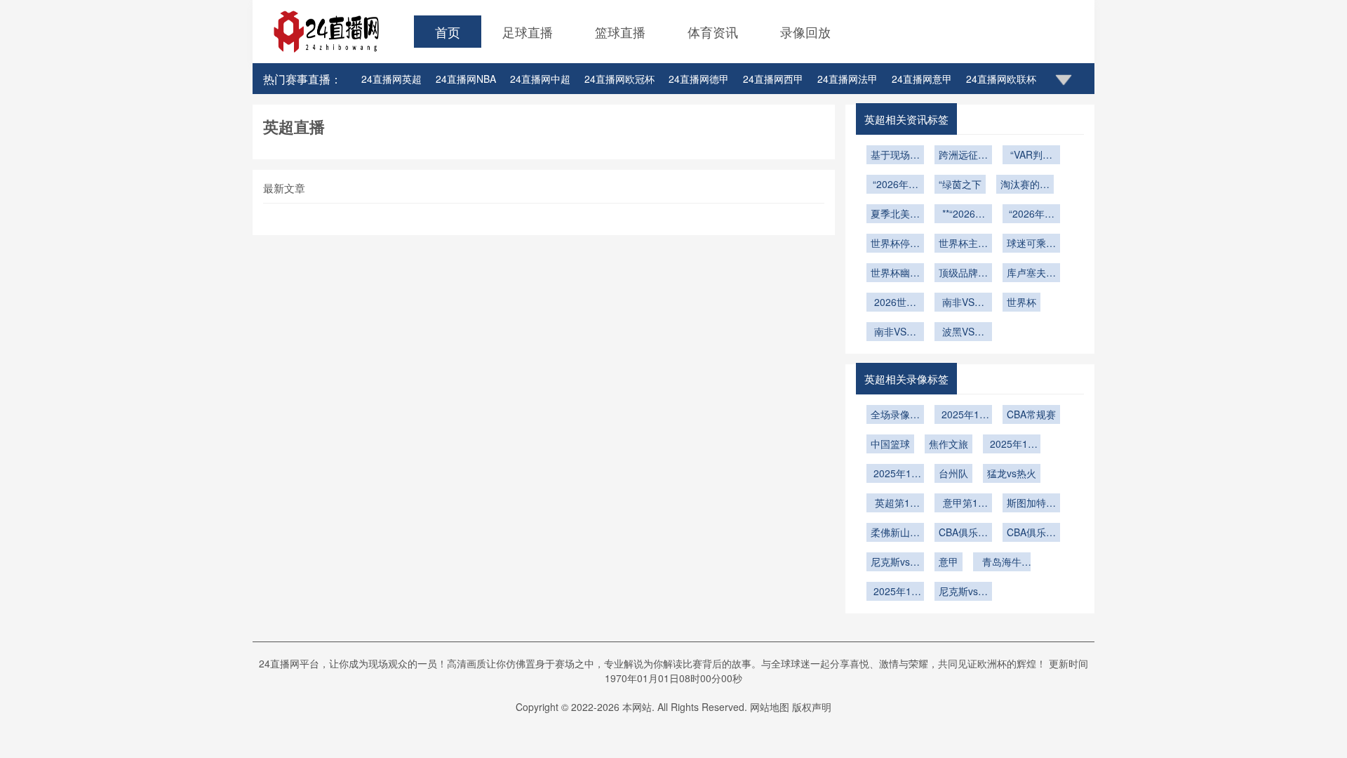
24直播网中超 (540, 79)
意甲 (948, 561)
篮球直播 (620, 31)
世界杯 (1021, 302)
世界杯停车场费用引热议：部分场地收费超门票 (895, 244)
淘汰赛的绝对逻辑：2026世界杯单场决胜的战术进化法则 (1025, 185)
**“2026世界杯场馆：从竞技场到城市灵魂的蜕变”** (963, 214)
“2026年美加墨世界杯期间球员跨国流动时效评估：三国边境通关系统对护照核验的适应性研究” (895, 185)
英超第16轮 (895, 504)
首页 (447, 31)
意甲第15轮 (963, 504)
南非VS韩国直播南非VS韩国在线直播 (963, 303)
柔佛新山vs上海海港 (895, 533)
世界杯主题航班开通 (963, 244)
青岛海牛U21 (1001, 562)
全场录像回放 (895, 415)
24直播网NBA (466, 79)
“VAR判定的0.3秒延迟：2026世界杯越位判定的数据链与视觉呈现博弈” (1031, 155)
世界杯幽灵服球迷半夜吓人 (895, 273)
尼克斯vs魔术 (963, 592)
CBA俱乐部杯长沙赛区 (1031, 533)
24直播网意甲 (922, 79)
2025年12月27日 (963, 415)
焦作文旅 (948, 444)
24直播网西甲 (773, 79)
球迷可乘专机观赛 (1031, 244)
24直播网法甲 (847, 79)
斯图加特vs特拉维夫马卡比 (1031, 504)
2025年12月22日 (1011, 445)
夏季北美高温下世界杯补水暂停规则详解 (895, 214)
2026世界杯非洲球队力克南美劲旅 (895, 303)
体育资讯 (713, 31)
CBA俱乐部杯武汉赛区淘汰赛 (963, 533)
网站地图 (769, 707)
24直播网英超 (391, 79)
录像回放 (805, 31)
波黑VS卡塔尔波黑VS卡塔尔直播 (963, 332)
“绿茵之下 (960, 184)
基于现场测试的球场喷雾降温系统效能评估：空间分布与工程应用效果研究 (895, 155)
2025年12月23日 (895, 474)
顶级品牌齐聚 (963, 273)
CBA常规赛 (1031, 414)
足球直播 (527, 31)
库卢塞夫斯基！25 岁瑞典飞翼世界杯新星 (1031, 273)
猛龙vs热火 (1011, 473)
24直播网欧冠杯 (619, 79)
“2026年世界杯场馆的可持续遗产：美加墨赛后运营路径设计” (1031, 214)
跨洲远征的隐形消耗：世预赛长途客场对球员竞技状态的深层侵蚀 (963, 155)
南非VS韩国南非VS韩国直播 (895, 332)
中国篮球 (890, 444)
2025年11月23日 (895, 592)
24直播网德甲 (699, 79)
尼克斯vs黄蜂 (895, 562)
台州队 (953, 473)
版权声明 (811, 707)
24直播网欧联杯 (1001, 79)
